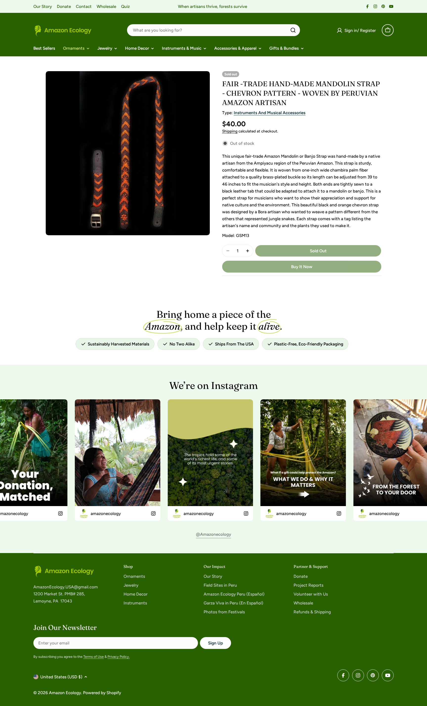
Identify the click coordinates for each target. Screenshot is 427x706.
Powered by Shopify (102, 692)
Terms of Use (93, 657)
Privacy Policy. (118, 657)
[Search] (293, 30)
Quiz (125, 6)
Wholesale (106, 6)
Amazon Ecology (65, 692)
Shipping (229, 131)
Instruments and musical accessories (269, 112)
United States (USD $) (61, 676)
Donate (64, 6)
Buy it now (301, 266)
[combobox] (213, 30)
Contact (84, 6)
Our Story (42, 6)
